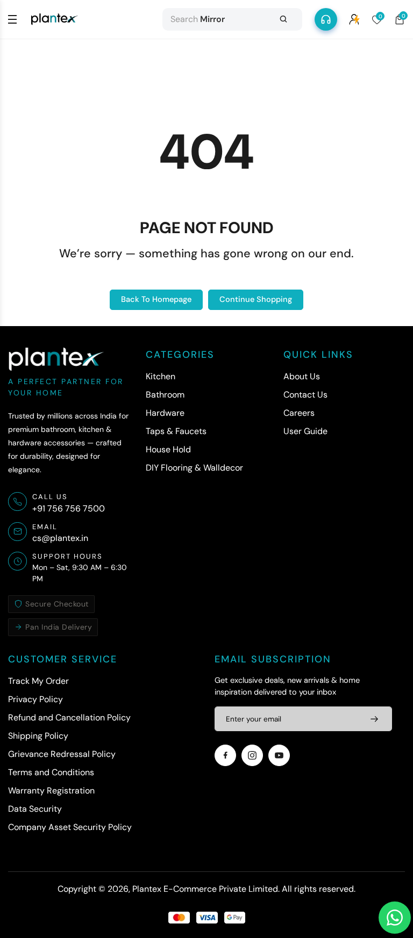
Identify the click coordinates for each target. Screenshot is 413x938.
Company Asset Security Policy (70, 827)
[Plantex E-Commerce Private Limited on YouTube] (279, 755)
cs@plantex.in (60, 538)
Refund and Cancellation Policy (69, 717)
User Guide (305, 431)
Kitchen (160, 376)
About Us (301, 376)
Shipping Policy (38, 735)
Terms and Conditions (51, 772)
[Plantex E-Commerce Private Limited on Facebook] (225, 755)
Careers (299, 413)
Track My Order (38, 681)
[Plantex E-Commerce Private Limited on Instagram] (252, 755)
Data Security (35, 808)
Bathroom (165, 394)
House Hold (168, 449)
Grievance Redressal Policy (62, 754)
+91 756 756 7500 (68, 508)
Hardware (165, 413)
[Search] (283, 19)
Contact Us (305, 394)
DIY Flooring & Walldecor (194, 467)
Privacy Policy (35, 699)
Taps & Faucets (176, 431)
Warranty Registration (51, 790)
